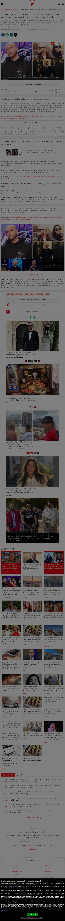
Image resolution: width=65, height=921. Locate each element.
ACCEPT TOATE (33, 914)
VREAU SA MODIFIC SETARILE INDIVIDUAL (32, 918)
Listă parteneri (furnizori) (7, 910)
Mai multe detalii (10, 887)
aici (18, 894)
